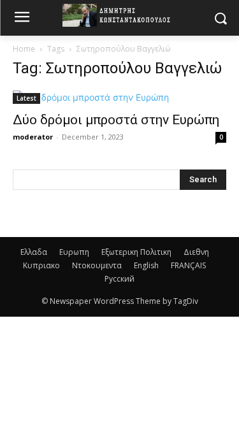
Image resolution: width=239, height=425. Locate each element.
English (146, 265)
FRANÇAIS (188, 265)
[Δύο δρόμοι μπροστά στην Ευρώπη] (119, 97)
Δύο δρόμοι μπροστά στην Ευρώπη (116, 119)
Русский (119, 278)
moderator (33, 136)
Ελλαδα (33, 252)
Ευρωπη (74, 252)
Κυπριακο (41, 265)
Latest (26, 98)
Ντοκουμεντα (97, 265)
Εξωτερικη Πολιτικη (136, 252)
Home (24, 48)
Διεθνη (196, 252)
